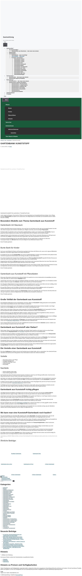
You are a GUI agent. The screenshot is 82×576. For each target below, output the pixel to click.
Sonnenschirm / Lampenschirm (10, 520)
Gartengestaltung (7, 503)
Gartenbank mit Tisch (6, 479)
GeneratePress (19, 574)
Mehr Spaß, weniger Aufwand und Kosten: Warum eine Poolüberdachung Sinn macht (12, 537)
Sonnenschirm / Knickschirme (10, 518)
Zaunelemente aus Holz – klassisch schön (12, 543)
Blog (5, 140)
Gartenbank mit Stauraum (9, 496)
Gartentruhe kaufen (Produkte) (17, 78)
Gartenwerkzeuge (10, 125)
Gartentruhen (6, 508)
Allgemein (5, 487)
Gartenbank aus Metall (22, 402)
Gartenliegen (6, 505)
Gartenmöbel (10, 48)
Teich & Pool (8, 122)
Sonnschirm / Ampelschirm (9, 524)
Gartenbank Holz (7, 493)
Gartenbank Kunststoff (8, 494)
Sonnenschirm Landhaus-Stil (9, 521)
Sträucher (10, 118)
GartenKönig (8, 37)
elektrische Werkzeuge (13, 129)
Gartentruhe (5, 507)
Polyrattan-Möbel (7, 516)
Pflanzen (8, 104)
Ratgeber (5, 517)
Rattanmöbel (12, 52)
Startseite (2, 140)
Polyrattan (22, 331)
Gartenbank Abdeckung (17, 382)
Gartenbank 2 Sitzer (7, 491)
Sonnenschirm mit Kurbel (9, 522)
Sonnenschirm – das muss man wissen (19, 81)
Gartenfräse (13, 132)
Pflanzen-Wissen (12, 115)
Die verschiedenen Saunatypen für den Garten (13, 546)
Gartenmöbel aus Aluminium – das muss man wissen (25, 51)
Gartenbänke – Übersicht (18, 56)
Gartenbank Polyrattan (8, 499)
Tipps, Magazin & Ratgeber (12, 136)
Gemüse (10, 111)
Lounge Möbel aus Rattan (9, 511)
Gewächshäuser (11, 92)
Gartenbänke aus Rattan (8, 501)
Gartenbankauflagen (19, 74)
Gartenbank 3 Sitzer (7, 492)
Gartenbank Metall (6, 478)
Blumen (10, 108)
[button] (5, 42)
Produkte (9, 94)
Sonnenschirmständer (17, 91)
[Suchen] (13, 481)
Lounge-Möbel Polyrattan (9, 513)
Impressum (5, 560)
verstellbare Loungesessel (9, 528)
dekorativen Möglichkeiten (13, 320)
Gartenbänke (9, 140)
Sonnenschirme (6, 523)
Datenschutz (6, 561)
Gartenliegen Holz (7, 506)
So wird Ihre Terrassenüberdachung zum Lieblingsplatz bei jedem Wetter (12, 535)
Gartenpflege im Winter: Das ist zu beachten (13, 545)
